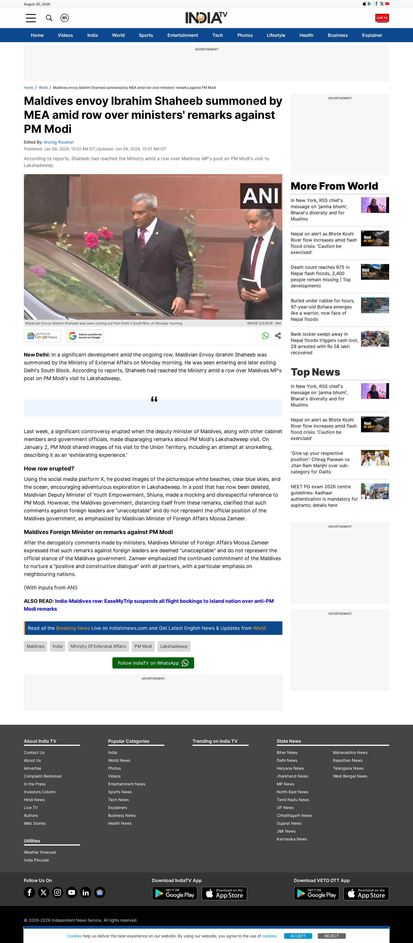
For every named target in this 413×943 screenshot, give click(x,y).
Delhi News (287, 760)
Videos (65, 35)
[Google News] (42, 336)
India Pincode (36, 860)
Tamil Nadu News (293, 799)
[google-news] (99, 892)
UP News (285, 807)
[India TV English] (206, 18)
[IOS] (364, 4)
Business (338, 35)
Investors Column (40, 791)
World (118, 35)
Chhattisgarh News (294, 815)
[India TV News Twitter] (382, 4)
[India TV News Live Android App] (175, 893)
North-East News (292, 791)
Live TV (31, 807)
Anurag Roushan (59, 142)
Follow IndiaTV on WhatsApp (148, 663)
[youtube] (71, 892)
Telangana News (348, 768)
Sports (146, 35)
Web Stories (35, 823)
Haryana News (290, 768)
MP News (285, 783)
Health (306, 35)
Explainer (372, 35)
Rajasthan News (347, 760)
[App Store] (224, 893)
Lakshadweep (174, 646)
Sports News (120, 791)
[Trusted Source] (85, 336)
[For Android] (316, 893)
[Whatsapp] (265, 336)
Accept (298, 935)
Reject (331, 935)
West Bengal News (350, 776)
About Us (32, 760)
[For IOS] (366, 893)
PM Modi (143, 646)
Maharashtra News (350, 752)
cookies (269, 935)
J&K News (286, 831)
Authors (31, 815)
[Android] (370, 4)
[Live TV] (382, 18)
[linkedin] (85, 892)
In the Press (35, 783)
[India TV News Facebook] (376, 4)
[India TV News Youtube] (387, 4)
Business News (122, 815)
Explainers (117, 807)
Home (37, 35)
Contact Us (34, 752)
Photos (245, 35)
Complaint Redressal (43, 776)
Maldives (35, 646)
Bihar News (287, 752)
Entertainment (182, 35)
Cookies (74, 935)
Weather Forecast (40, 852)
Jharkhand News (292, 776)
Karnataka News (292, 839)
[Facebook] (29, 892)
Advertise (32, 768)
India (92, 35)
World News (119, 760)
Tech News (118, 799)
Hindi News (34, 799)
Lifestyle (276, 35)
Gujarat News (289, 823)
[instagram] (57, 892)
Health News (119, 823)
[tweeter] (43, 892)
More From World (334, 186)
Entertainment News (126, 783)
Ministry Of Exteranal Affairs (98, 646)
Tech (217, 35)
